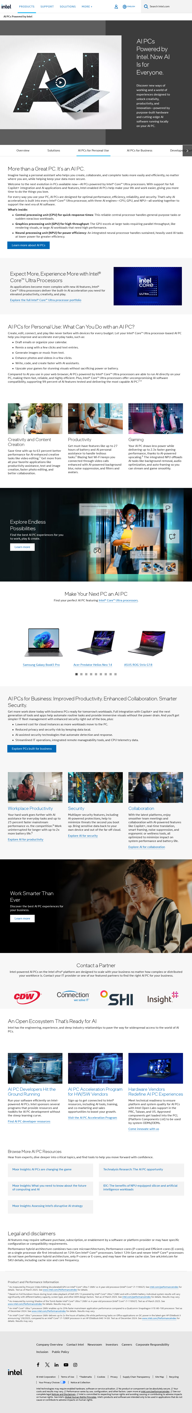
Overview (22, 150)
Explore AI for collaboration (146, 847)
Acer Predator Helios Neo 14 (93, 665)
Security (76, 808)
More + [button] (87, 6)
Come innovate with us (143, 1129)
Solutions (53, 150)
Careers (127, 1345)
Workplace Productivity (30, 808)
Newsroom (95, 1345)
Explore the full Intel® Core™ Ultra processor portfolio (45, 300)
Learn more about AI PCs (28, 245)
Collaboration (141, 808)
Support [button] (47, 6)
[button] (96, 440)
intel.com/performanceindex (164, 1286)
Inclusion (42, 1352)
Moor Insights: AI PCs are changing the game (42, 1169)
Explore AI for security (83, 836)
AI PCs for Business (139, 150)
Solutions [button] (68, 6)
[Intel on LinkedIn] (56, 1365)
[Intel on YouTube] (66, 1365)
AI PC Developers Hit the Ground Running (32, 1091)
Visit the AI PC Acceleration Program (92, 1118)
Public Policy (60, 1352)
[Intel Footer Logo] (15, 1372)
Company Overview (49, 1345)
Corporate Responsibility (152, 1345)
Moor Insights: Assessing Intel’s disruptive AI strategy (47, 1206)
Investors (112, 1345)
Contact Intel (75, 1345)
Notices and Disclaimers (64, 1394)
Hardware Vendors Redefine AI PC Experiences (155, 1091)
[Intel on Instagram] (75, 1365)
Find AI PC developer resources (29, 1121)
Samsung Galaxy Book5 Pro (41, 665)
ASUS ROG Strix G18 (138, 665)
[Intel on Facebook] (38, 1365)
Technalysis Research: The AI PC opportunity (133, 1169)
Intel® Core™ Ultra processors (118, 600)
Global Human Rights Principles (80, 1397)
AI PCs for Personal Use (93, 150)
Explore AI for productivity (25, 839)
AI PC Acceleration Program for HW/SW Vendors (95, 1091)
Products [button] (26, 6)
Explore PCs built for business (32, 749)
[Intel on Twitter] (47, 1365)
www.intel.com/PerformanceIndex (60, 1289)
